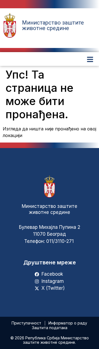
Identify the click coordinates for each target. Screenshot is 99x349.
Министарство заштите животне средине (53, 25)
